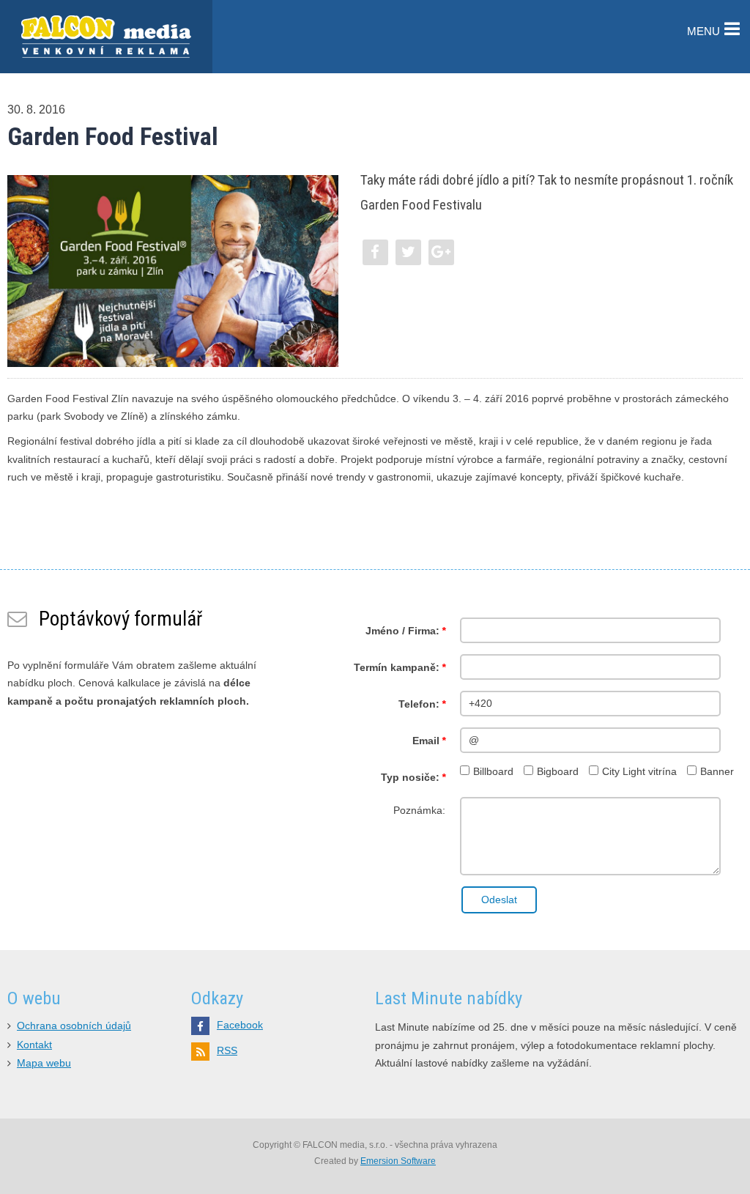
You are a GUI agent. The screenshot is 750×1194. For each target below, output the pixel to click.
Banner (717, 771)
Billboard (493, 771)
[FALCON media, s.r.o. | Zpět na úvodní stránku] (106, 36)
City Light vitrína (639, 771)
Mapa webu (44, 1063)
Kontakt (34, 1044)
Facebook (240, 1025)
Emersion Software (398, 1161)
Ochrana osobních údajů (74, 1025)
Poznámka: (419, 810)
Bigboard (558, 771)
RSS (227, 1050)
